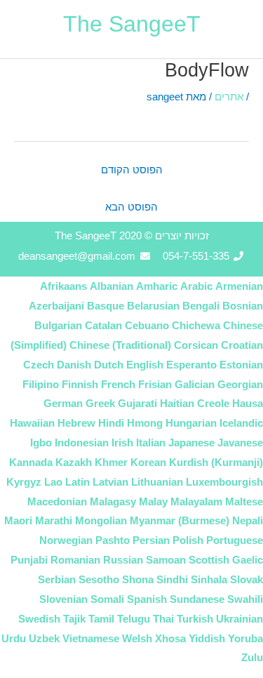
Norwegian (66, 540)
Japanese (191, 442)
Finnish (80, 384)
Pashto (112, 540)
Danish (74, 365)
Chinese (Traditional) (120, 345)
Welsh (137, 638)
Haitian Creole (194, 403)
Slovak (246, 579)
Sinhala (209, 579)
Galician (195, 384)
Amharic (156, 286)
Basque (105, 306)
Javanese (240, 442)
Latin (77, 482)
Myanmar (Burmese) (179, 520)
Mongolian (101, 520)
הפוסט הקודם (132, 169)
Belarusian (153, 306)
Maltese (244, 501)
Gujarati (137, 403)
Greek (100, 403)
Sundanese (197, 599)
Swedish (39, 619)
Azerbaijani (56, 306)
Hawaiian (32, 423)
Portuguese (234, 540)
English (144, 365)
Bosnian (242, 306)
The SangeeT (132, 23)
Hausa (247, 403)
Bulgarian (58, 325)
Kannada (31, 462)
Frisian (155, 384)
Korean (148, 462)
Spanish (147, 599)
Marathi (53, 520)
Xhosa (170, 638)
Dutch (108, 365)
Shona (138, 579)
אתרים (229, 96)
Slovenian (63, 599)
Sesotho (99, 579)
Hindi (111, 423)
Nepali (247, 520)
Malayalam (196, 501)
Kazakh (73, 462)
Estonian (241, 365)
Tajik (74, 619)
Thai (163, 619)
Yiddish (207, 638)
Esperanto (191, 365)
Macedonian (57, 501)
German (63, 403)
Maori (18, 520)
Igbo (41, 442)
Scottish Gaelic (226, 560)
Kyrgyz (23, 482)
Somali (107, 599)
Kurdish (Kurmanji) (216, 462)
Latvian (110, 482)
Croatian (242, 345)
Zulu (252, 657)
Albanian (111, 286)
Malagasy (113, 501)
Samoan (166, 560)
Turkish (195, 619)
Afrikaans (63, 286)
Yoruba (245, 638)
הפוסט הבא (131, 207)
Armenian (239, 286)
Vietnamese (90, 638)
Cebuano (147, 325)
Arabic (196, 286)
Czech (38, 365)
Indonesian (82, 442)
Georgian (240, 384)
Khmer (111, 462)
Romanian (75, 560)
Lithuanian (157, 482)
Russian (123, 560)
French (118, 384)
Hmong (145, 423)
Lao (53, 482)
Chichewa (196, 325)
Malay (153, 501)
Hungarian (191, 423)
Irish (122, 442)
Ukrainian (239, 619)
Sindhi (172, 579)
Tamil (101, 619)
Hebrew (76, 423)
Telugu (133, 619)
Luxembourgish (224, 482)
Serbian (57, 579)
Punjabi (29, 560)
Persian (151, 540)
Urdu (13, 638)
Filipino (40, 384)
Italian (151, 442)
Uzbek (44, 638)
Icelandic (241, 423)
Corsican (196, 345)
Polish (188, 540)
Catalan (103, 325)
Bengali (201, 306)
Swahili (245, 599)
